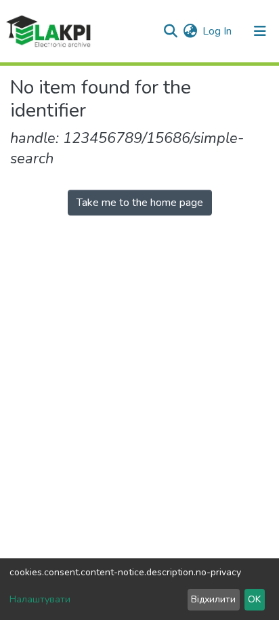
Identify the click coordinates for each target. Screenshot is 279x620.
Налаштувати (39, 599)
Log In (217, 31)
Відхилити (213, 599)
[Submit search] (170, 31)
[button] (189, 31)
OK (254, 599)
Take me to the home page (140, 202)
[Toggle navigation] (260, 31)
